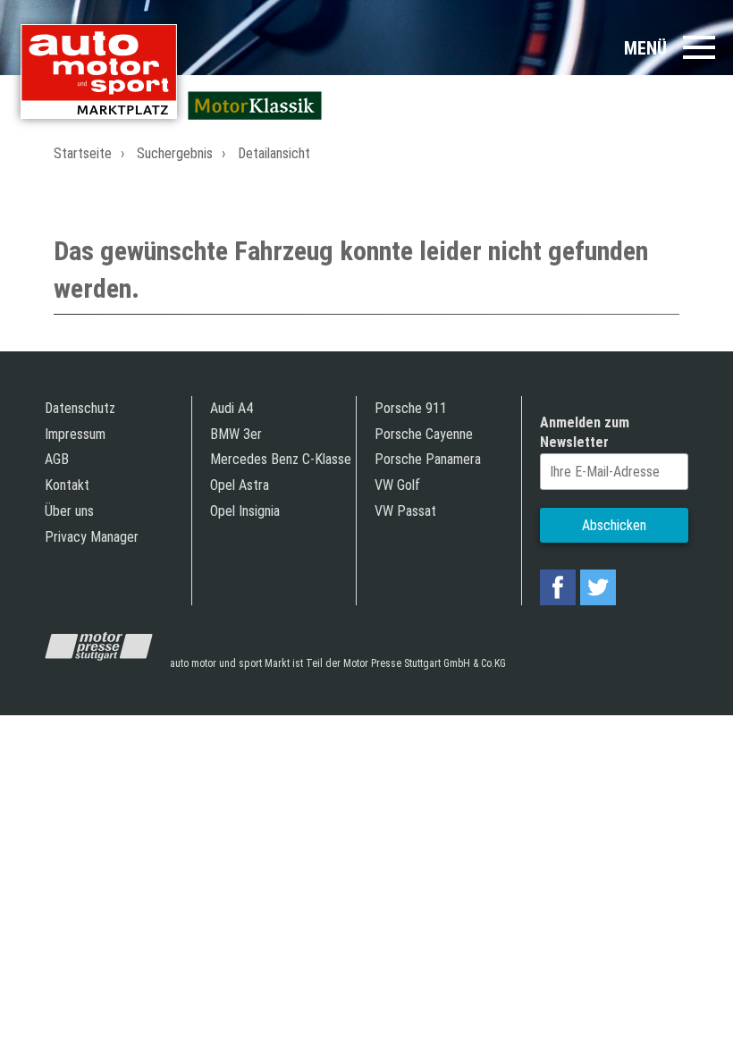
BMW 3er (236, 434)
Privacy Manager (92, 536)
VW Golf (397, 485)
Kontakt (67, 485)
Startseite (83, 153)
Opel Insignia (245, 510)
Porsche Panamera (428, 459)
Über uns (69, 510)
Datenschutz (80, 408)
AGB (57, 459)
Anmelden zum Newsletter (584, 432)
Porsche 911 (411, 408)
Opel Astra (239, 485)
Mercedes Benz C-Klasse (280, 459)
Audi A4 (231, 408)
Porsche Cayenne (424, 434)
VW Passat (405, 510)
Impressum (75, 434)
